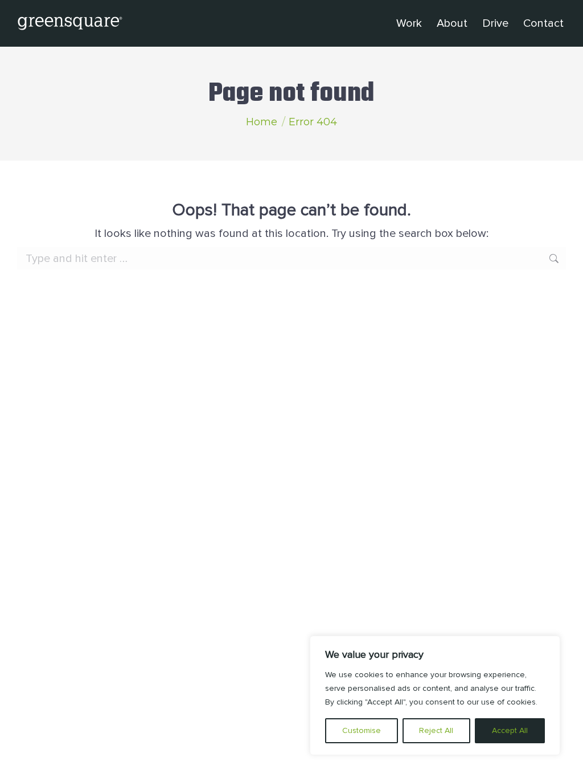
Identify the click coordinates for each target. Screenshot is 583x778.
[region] (435, 695)
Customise (361, 730)
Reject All (436, 730)
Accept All (510, 730)
